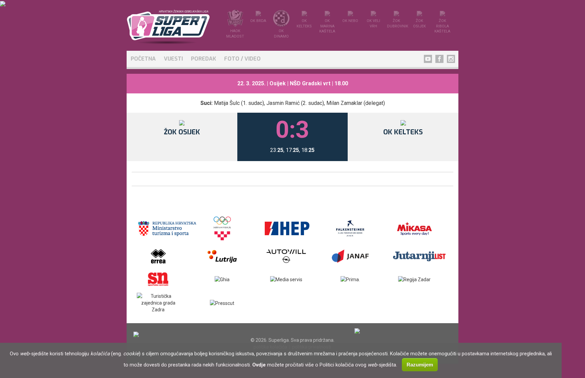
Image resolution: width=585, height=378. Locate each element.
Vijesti (173, 58)
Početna (143, 58)
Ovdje (259, 365)
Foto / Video (242, 58)
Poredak (203, 58)
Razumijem (420, 365)
